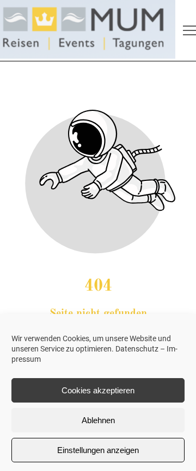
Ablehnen (98, 420)
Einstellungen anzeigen (98, 450)
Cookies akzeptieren (98, 390)
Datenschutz (136, 348)
